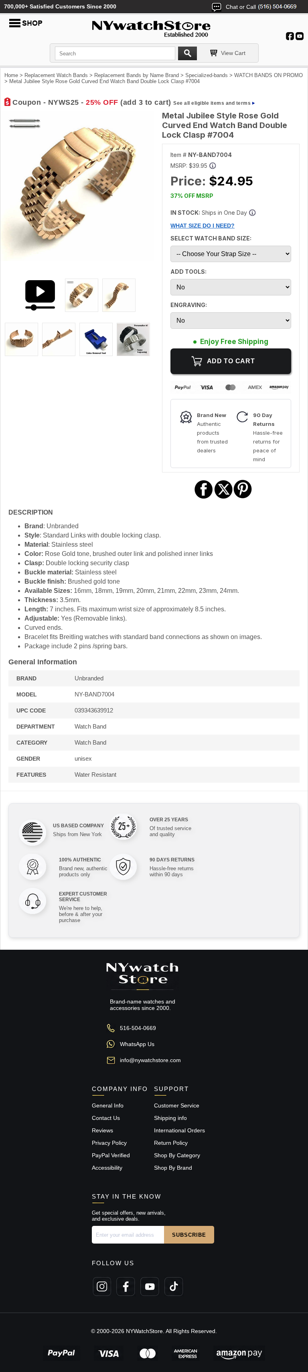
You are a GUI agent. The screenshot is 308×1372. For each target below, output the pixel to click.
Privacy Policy (109, 1143)
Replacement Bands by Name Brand (136, 75)
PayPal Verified (111, 1155)
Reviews (102, 1130)
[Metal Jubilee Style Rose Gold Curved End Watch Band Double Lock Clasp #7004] (77, 259)
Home (11, 75)
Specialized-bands (206, 75)
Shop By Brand (173, 1167)
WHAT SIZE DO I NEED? (202, 225)
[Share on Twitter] (223, 497)
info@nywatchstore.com (150, 1060)
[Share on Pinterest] (242, 497)
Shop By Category (177, 1155)
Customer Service (176, 1105)
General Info (108, 1105)
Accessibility (107, 1167)
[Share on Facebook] (204, 497)
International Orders (179, 1130)
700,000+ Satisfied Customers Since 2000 (60, 6)
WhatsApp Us (137, 1044)
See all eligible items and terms (212, 103)
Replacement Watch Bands (56, 75)
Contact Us (106, 1118)
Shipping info (170, 1118)
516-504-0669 (138, 1028)
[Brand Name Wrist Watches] (154, 27)
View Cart (233, 53)
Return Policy (171, 1143)
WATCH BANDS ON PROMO (268, 75)
